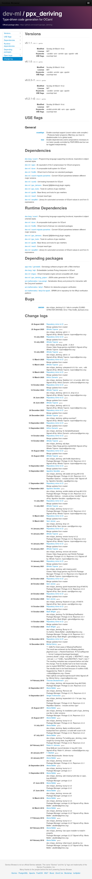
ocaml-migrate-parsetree (41, 175)
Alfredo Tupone (52, 329)
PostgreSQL (23, 873)
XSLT (46, 873)
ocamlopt (40, 132)
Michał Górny (51, 644)
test (42, 139)
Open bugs (8, 55)
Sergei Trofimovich (53, 695)
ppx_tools (35, 189)
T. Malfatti (50, 753)
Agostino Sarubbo (53, 471)
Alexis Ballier (51, 688)
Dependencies (9, 40)
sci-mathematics (31, 281)
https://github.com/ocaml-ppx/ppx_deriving (36, 24)
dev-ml (12, 13)
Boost (52, 873)
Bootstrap (68, 873)
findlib (34, 172)
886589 (41, 307)
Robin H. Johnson (53, 745)
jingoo (34, 274)
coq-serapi (43, 281)
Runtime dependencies (9, 44)
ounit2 (34, 181)
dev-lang (28, 159)
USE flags (7, 36)
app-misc (28, 266)
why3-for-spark (44, 290)
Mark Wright (51, 611)
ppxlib (34, 192)
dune (33, 168)
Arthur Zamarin (52, 377)
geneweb (36, 266)
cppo (33, 165)
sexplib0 (35, 199)
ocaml (35, 159)
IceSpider (76, 873)
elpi (34, 270)
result (34, 196)
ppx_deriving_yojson (39, 277)
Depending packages (8, 50)
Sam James (50, 521)
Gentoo (14, 873)
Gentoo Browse (11, 3)
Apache (32, 873)
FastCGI (39, 873)
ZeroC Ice (59, 873)
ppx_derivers (36, 185)
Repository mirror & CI (54, 324)
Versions (7, 33)
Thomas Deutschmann (55, 680)
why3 (41, 287)
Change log (8, 59)
